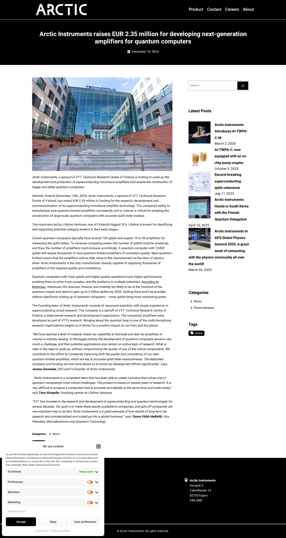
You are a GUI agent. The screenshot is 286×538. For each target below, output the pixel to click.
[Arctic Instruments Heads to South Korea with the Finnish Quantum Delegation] (200, 208)
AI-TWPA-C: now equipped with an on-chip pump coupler (231, 156)
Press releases (204, 307)
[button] (98, 446)
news (199, 333)
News (56, 434)
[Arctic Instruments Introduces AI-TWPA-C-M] (200, 133)
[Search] (242, 85)
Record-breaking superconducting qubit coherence (228, 181)
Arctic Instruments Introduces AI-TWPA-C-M (231, 131)
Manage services (16, 511)
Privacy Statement (60, 530)
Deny (53, 522)
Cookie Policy (41, 530)
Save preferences (85, 522)
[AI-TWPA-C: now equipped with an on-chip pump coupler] (200, 158)
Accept (20, 522)
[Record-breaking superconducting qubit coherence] (200, 183)
